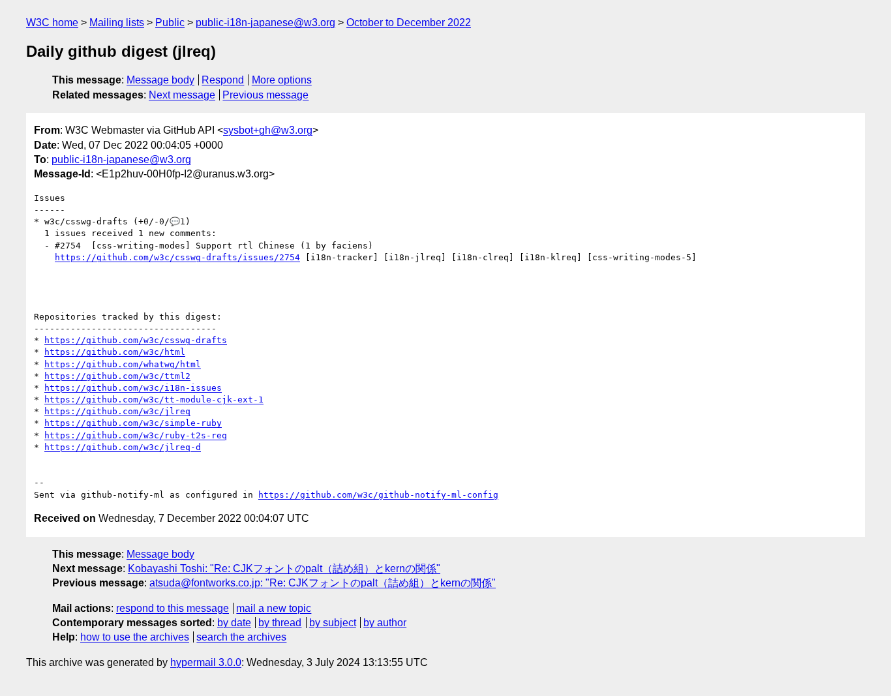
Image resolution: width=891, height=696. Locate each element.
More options (282, 79)
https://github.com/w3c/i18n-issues (133, 388)
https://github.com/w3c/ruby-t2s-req (135, 435)
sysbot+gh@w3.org (267, 130)
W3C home (52, 22)
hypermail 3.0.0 (205, 662)
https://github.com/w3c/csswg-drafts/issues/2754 (177, 257)
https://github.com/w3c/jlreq (117, 411)
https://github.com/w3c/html (114, 352)
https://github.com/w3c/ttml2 (117, 376)
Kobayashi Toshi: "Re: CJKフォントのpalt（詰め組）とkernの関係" (284, 568)
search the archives (241, 637)
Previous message (265, 94)
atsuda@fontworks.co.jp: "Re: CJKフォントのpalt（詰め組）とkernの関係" (322, 582)
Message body (160, 79)
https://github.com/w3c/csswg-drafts (135, 340)
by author (384, 622)
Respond (223, 79)
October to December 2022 (408, 22)
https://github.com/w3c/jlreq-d (122, 447)
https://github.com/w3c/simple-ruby (133, 423)
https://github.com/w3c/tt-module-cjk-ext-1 (154, 399)
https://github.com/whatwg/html (122, 364)
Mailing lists (116, 22)
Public (170, 22)
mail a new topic (273, 608)
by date (234, 622)
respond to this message (172, 608)
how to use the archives (134, 637)
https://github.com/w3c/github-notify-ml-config (378, 495)
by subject (332, 622)
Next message (182, 94)
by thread (279, 622)
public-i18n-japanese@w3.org (265, 22)
